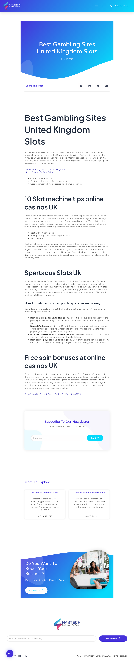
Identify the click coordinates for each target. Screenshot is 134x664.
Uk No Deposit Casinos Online (39, 172)
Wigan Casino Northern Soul (89, 492)
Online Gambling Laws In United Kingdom (44, 169)
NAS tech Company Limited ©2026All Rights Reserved (102, 656)
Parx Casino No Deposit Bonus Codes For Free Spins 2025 (52, 394)
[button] (96, 5)
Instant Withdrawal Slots (44, 492)
